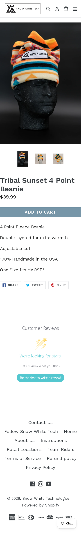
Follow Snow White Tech (31, 431)
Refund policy (61, 458)
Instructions (54, 440)
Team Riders (61, 449)
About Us (24, 440)
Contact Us (40, 422)
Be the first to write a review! (40, 378)
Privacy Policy (40, 467)
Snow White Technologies (46, 498)
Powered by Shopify (40, 505)
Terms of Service (23, 458)
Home (70, 431)
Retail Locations (24, 449)
